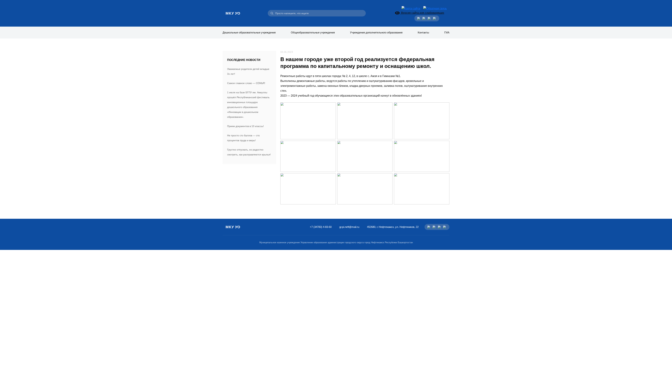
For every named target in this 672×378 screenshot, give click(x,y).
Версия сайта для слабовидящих (422, 12)
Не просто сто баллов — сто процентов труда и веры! (243, 138)
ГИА (446, 32)
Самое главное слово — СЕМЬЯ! (246, 83)
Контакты (423, 32)
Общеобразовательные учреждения (313, 32)
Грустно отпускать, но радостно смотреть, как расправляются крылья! (249, 152)
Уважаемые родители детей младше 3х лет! (248, 71)
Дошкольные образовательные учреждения (249, 32)
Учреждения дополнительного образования (376, 32)
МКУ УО (233, 13)
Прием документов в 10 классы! (245, 126)
